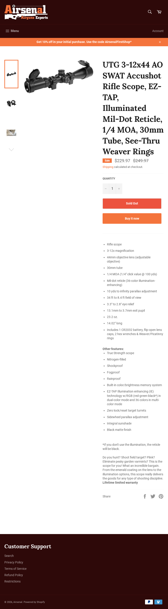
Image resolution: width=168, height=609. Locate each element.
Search (9, 556)
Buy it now (132, 218)
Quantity (109, 178)
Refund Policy (13, 575)
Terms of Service (15, 568)
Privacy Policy (13, 562)
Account (158, 31)
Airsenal (17, 602)
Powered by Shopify (34, 602)
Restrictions (12, 581)
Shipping (108, 167)
